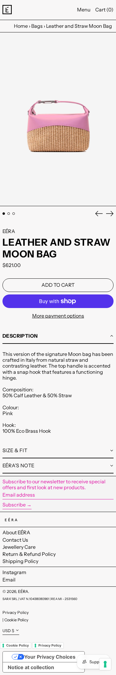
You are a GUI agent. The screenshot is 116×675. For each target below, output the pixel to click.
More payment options (58, 316)
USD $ (8, 630)
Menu (83, 9)
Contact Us (15, 540)
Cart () (104, 9)
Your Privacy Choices (49, 657)
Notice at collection (31, 667)
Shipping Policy (20, 561)
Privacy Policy (15, 612)
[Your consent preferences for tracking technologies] (105, 664)
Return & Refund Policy (29, 554)
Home (21, 26)
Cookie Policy (16, 620)
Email (8, 580)
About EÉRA (16, 532)
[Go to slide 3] (13, 213)
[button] (58, 119)
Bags (37, 26)
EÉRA (8, 231)
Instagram (14, 572)
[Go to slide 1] (3, 213)
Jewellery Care (19, 547)
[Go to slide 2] (8, 213)
